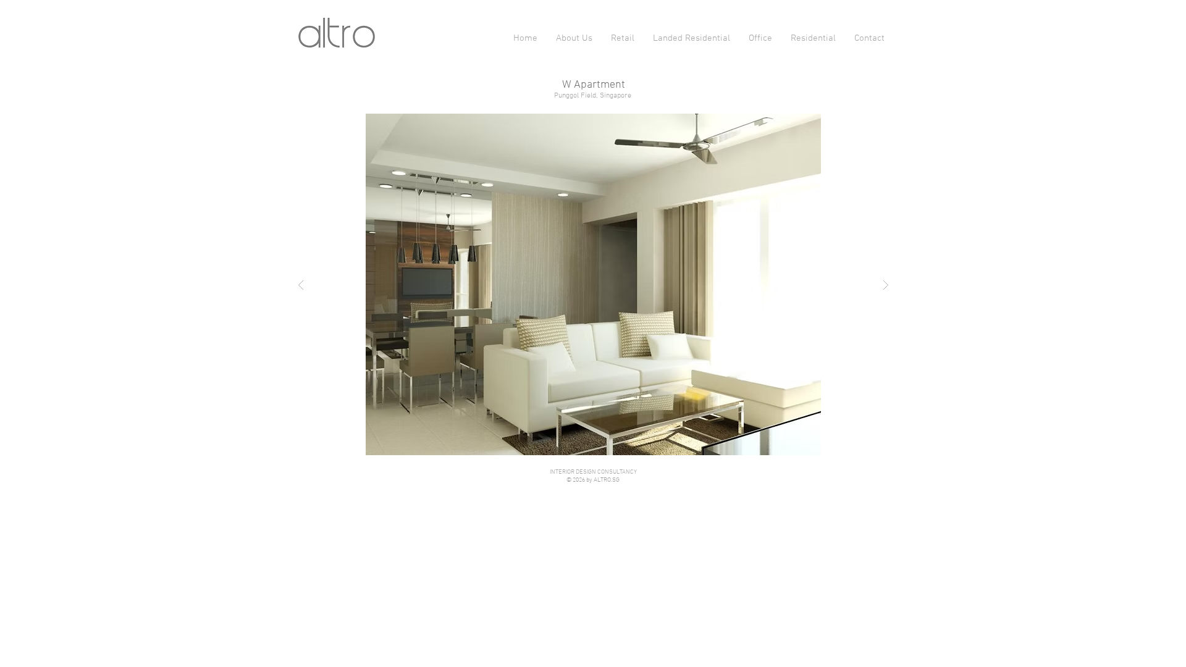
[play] (866, 123)
